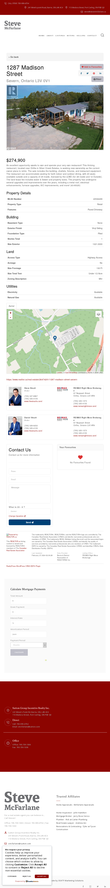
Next (101, 117)
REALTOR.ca (15, 541)
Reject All (27, 876)
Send (29, 522)
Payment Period (17, 640)
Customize (12, 876)
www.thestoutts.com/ (33, 401)
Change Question (16, 516)
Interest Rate (16, 618)
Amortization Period (19, 629)
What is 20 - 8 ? (17, 507)
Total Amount (16, 596)
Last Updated (37, 553)
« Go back (14, 56)
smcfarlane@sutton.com (19, 843)
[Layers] (98, 314)
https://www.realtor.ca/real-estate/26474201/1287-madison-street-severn (41, 379)
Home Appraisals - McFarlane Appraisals (75, 804)
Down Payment (17, 607)
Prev (9, 117)
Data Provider (62, 553)
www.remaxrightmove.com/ (85, 406)
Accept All (41, 876)
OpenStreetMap (71, 372)
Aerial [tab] (11, 306)
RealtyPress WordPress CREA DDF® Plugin (23, 566)
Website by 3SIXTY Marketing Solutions (65, 880)
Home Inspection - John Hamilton (71, 812)
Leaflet (59, 372)
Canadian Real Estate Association (16, 549)
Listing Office (87, 553)
